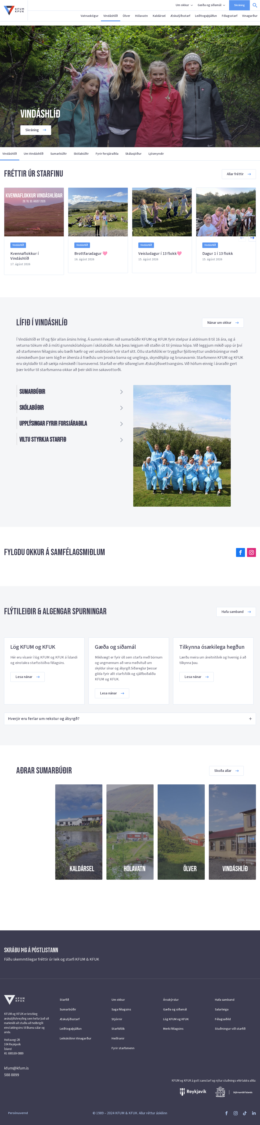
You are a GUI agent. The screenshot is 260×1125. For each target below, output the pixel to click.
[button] (252, 237)
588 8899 (11, 1075)
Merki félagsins (173, 1028)
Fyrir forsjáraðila (107, 153)
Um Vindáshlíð (33, 153)
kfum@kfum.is (16, 1068)
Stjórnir (117, 1019)
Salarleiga (222, 1009)
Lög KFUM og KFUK (176, 1019)
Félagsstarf (229, 16)
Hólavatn (141, 16)
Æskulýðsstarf (180, 16)
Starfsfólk (118, 1028)
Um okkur (182, 5)
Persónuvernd (18, 1113)
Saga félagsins (121, 1009)
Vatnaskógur (90, 16)
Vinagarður (250, 16)
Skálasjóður (133, 153)
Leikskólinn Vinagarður (75, 1038)
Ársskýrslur (171, 999)
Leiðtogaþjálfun (206, 16)
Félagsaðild (223, 1019)
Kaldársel (159, 16)
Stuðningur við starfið (230, 1028)
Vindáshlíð (110, 16)
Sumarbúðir (58, 153)
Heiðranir (118, 1038)
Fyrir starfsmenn (123, 1048)
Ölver (126, 16)
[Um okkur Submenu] (192, 5)
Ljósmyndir (156, 153)
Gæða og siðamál (209, 5)
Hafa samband (224, 999)
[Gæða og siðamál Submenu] (224, 5)
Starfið (64, 999)
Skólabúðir (81, 153)
